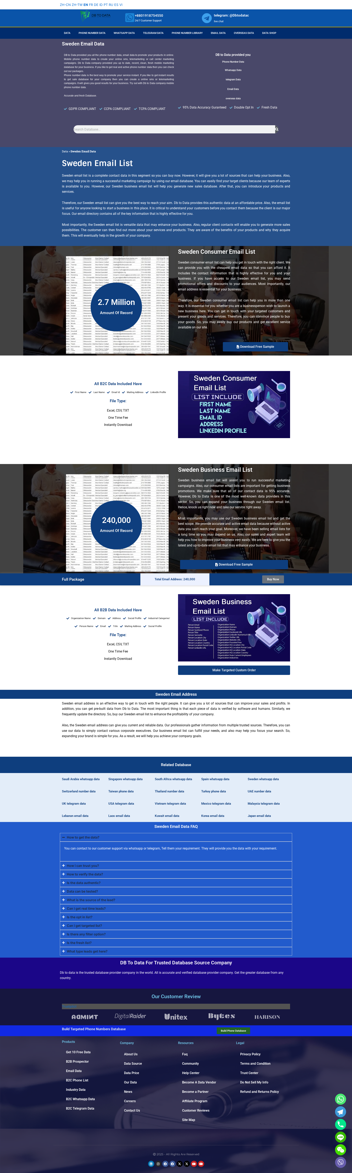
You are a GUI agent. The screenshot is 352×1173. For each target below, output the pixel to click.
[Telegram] (340, 1111)
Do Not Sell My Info (254, 1082)
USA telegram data (121, 803)
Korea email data (212, 816)
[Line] (340, 1137)
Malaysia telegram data (264, 803)
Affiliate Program (194, 1101)
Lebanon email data (75, 816)
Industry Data (76, 1090)
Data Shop (269, 32)
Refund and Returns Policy (259, 1092)
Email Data (218, 32)
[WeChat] (340, 1149)
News (128, 1092)
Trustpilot (69, 1006)
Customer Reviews (195, 1110)
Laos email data (119, 816)
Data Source (133, 1064)
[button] (234, 670)
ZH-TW (77, 5)
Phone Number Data (92, 32)
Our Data (130, 1082)
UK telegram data (74, 803)
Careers (130, 1101)
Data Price (131, 1073)
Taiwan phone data (121, 791)
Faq (185, 1054)
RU (111, 5)
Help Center (190, 1073)
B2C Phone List (77, 1080)
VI (120, 5)
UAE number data (259, 791)
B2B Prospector (77, 1061)
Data (67, 32)
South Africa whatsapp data (173, 779)
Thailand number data (169, 791)
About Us (131, 1054)
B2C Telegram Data (80, 1108)
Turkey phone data (213, 791)
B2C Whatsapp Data (80, 1099)
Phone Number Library (187, 32)
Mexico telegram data (216, 803)
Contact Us (132, 1110)
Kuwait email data (167, 816)
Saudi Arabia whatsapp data (81, 779)
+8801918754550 (149, 15)
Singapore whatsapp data (125, 779)
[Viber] (340, 1162)
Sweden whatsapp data (263, 779)
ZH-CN (65, 5)
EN (86, 5)
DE (96, 5)
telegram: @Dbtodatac (231, 15)
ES (116, 5)
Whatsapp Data (124, 32)
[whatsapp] (130, 17)
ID (101, 5)
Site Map (188, 1120)
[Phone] (340, 1124)
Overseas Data (244, 32)
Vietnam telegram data (170, 803)
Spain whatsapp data (215, 779)
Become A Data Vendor (199, 1082)
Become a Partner (195, 1092)
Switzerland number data (79, 791)
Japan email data (259, 816)
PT (106, 5)
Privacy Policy (250, 1054)
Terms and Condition (255, 1064)
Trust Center (249, 1073)
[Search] (276, 129)
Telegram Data (153, 32)
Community (190, 1064)
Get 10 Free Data (78, 1052)
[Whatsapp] (340, 1099)
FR (91, 5)
